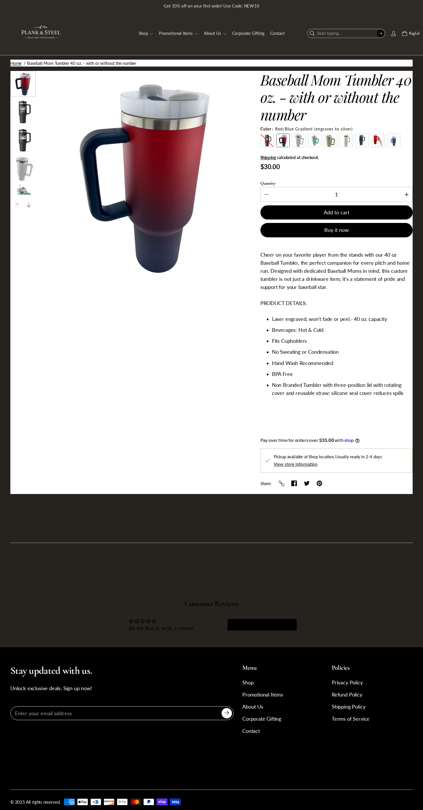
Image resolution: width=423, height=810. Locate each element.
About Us (252, 707)
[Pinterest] (319, 483)
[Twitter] (306, 483)
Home (16, 63)
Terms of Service (350, 719)
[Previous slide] (17, 205)
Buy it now (336, 230)
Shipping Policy (348, 707)
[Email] (281, 483)
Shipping (268, 157)
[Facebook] (294, 483)
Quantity (268, 183)
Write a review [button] (262, 624)
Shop (248, 683)
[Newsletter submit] (227, 713)
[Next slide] (28, 205)
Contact (251, 731)
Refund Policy (347, 695)
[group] (23, 83)
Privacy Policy (347, 683)
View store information (295, 464)
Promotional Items (262, 695)
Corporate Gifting (261, 719)
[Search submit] (380, 33)
